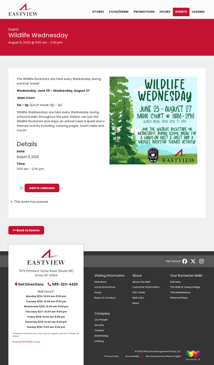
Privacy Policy (111, 356)
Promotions (144, 12)
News (135, 303)
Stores (98, 12)
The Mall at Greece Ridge (185, 287)
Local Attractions (104, 287)
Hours (165, 12)
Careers (99, 330)
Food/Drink (119, 12)
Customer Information (146, 287)
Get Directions (31, 284)
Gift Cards (138, 292)
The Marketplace (180, 292)
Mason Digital (173, 356)
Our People (101, 319)
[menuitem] (98, 12)
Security (99, 325)
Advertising (101, 335)
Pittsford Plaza (179, 297)
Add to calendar (42, 188)
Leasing (198, 12)
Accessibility (132, 356)
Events (181, 12)
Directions (100, 282)
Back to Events (28, 230)
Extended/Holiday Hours (26, 341)
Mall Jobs (138, 297)
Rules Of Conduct (105, 297)
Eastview (175, 282)
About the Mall (141, 282)
